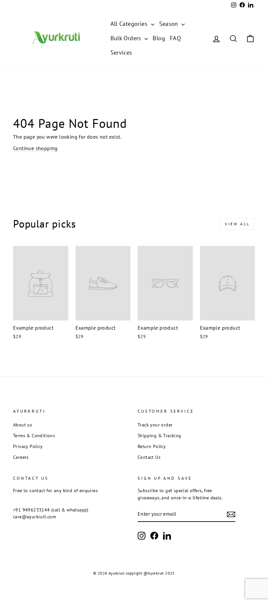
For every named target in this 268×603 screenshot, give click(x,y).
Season (169, 23)
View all (237, 223)
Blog (159, 38)
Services (121, 52)
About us (22, 425)
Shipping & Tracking (159, 436)
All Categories (129, 23)
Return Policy (152, 446)
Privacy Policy (28, 446)
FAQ (175, 38)
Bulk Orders (126, 38)
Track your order (155, 425)
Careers (21, 457)
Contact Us (149, 457)
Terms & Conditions (34, 436)
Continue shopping (35, 148)
